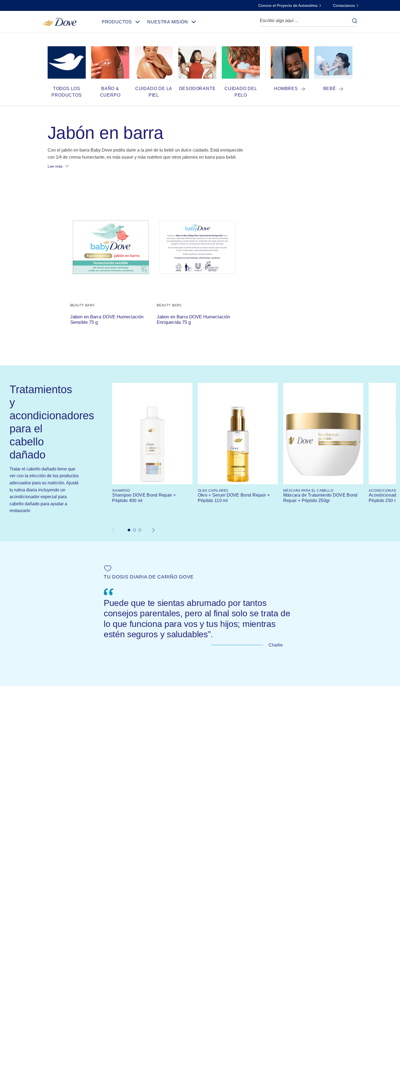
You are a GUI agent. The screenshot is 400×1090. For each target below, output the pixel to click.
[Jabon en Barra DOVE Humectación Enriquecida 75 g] (197, 247)
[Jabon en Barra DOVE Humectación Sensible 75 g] (111, 247)
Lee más (55, 166)
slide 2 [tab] (134, 530)
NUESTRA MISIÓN (167, 22)
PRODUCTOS (117, 22)
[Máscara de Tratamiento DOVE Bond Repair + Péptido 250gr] (323, 444)
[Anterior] (115, 530)
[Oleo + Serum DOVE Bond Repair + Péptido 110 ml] (238, 444)
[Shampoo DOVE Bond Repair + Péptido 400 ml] (152, 444)
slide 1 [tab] (129, 530)
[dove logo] (59, 21)
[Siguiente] (153, 530)
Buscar (354, 20)
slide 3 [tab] (140, 530)
